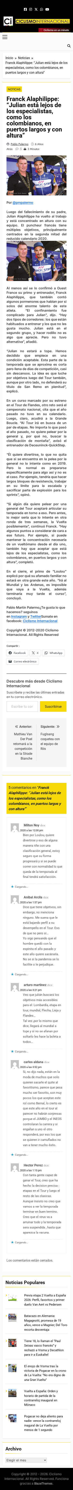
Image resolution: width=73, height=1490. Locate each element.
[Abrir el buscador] (69, 45)
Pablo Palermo (19, 144)
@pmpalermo (23, 202)
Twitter (35, 616)
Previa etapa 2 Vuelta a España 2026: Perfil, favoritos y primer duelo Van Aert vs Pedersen (45, 1300)
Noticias (14, 89)
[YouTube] (47, 9)
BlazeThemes (43, 1483)
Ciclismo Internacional (40, 621)
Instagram (19, 616)
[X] (36, 9)
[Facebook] (25, 9)
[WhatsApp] (41, 9)
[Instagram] (30, 9)
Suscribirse (53, 706)
